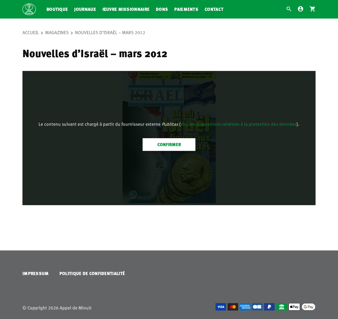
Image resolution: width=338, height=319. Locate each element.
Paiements (186, 9)
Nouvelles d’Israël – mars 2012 (110, 32)
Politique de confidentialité (92, 273)
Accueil (30, 32)
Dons (162, 9)
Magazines (57, 32)
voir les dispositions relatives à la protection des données (239, 124)
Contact (214, 9)
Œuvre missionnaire (125, 9)
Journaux (85, 9)
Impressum (35, 273)
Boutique (57, 9)
